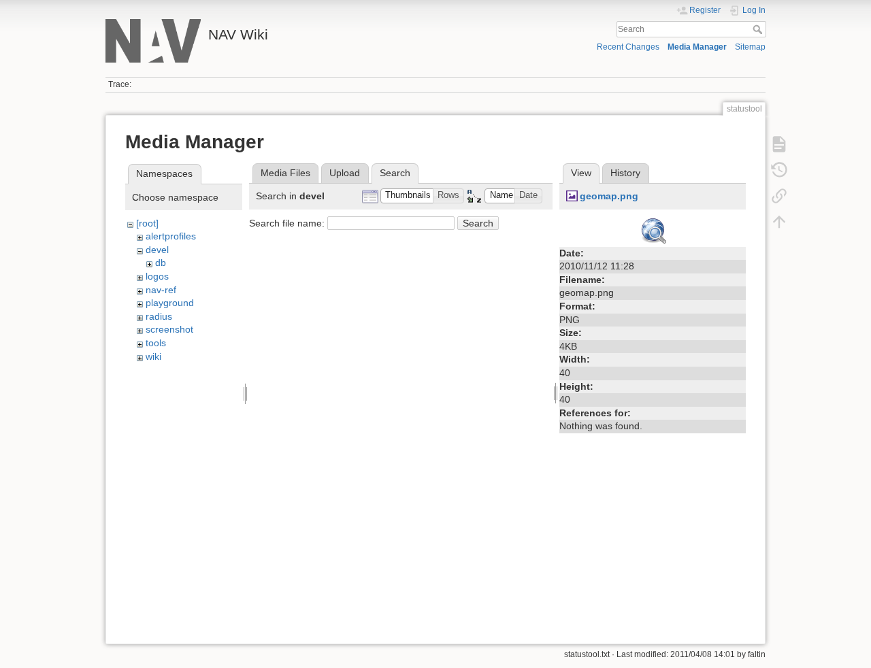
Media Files (285, 172)
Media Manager (697, 47)
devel (157, 249)
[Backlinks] (779, 196)
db (160, 262)
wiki (153, 356)
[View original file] (652, 228)
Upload (344, 172)
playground (170, 302)
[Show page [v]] (779, 144)
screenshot (169, 329)
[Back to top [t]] (779, 222)
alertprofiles (171, 236)
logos (157, 276)
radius (159, 316)
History (625, 172)
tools (156, 342)
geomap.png (609, 195)
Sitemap (750, 47)
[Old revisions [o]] (779, 170)
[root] (147, 223)
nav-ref (161, 289)
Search (759, 29)
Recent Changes (628, 47)
